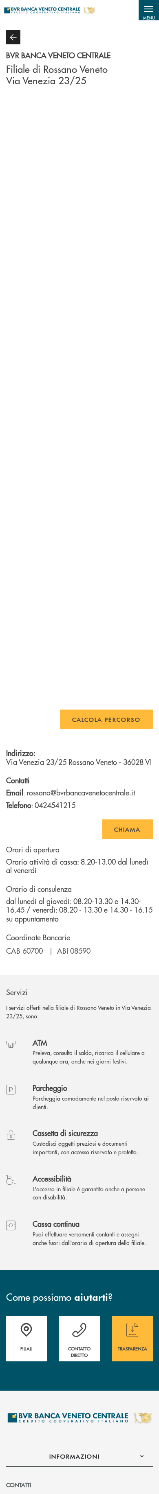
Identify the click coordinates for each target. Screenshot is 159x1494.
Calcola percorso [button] (106, 719)
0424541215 (55, 805)
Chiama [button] (127, 829)
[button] (149, 10)
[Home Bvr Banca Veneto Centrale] (49, 10)
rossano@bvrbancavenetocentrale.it (80, 792)
